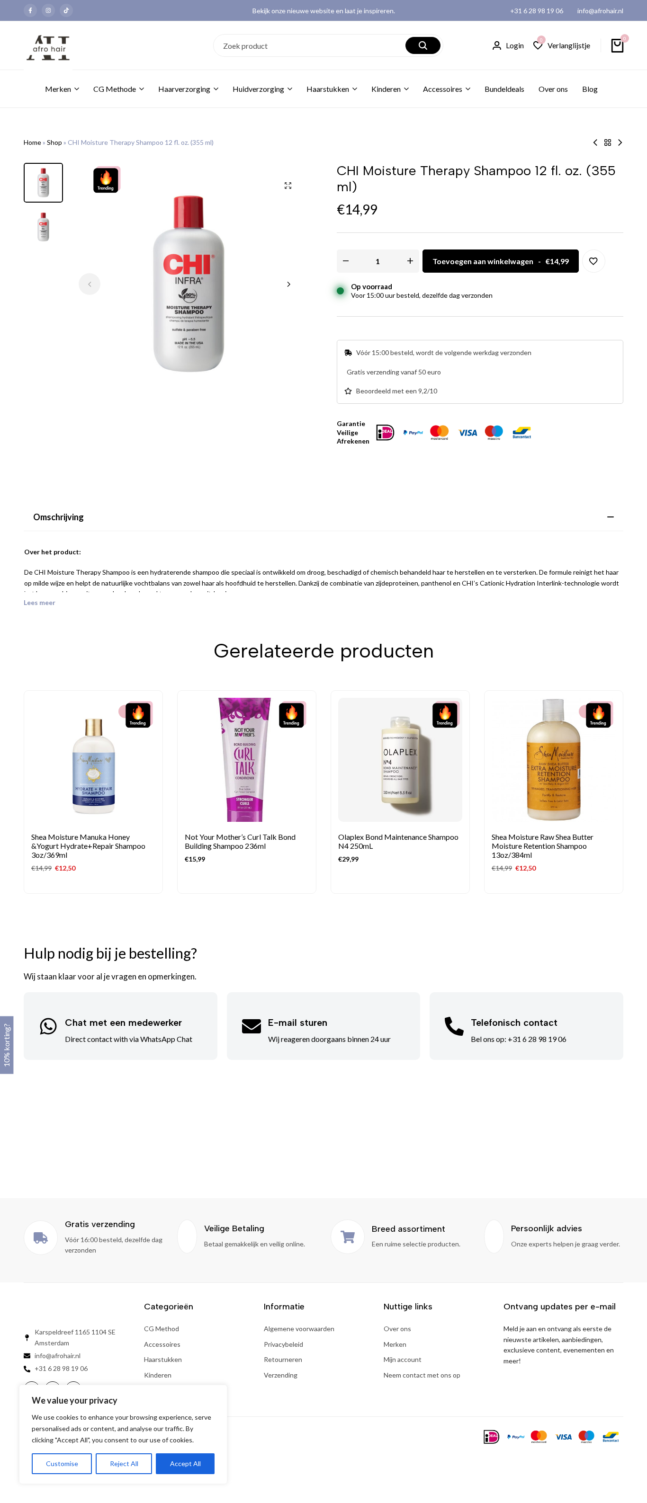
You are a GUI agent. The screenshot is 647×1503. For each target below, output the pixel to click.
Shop (54, 142)
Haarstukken (327, 88)
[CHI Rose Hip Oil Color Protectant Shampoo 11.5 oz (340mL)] (595, 142)
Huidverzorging (258, 88)
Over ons (553, 88)
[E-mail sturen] (251, 1026)
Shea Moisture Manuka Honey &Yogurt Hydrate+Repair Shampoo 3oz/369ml (88, 845)
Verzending (280, 1375)
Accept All (185, 1463)
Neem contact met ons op (422, 1375)
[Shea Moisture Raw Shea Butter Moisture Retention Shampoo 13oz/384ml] (554, 760)
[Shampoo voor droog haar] (607, 142)
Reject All (124, 1463)
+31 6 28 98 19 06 (536, 11)
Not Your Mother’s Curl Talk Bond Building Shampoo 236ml (240, 841)
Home (32, 142)
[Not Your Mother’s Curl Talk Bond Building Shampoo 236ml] (247, 760)
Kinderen (386, 88)
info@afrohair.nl (600, 11)
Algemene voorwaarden (299, 1329)
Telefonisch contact (514, 1022)
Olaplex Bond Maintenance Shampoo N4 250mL (398, 841)
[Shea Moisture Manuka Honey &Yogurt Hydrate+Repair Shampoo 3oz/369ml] (93, 760)
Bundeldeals (504, 88)
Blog (590, 88)
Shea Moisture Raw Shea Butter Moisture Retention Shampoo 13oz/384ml (542, 845)
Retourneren (283, 1359)
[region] (123, 1434)
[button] (562, 46)
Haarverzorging (184, 88)
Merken (58, 88)
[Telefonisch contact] (454, 1026)
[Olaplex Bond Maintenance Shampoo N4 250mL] (620, 142)
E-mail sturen (297, 1022)
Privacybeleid (283, 1344)
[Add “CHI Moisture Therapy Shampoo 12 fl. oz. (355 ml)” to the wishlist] (593, 261)
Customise (62, 1463)
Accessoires (442, 88)
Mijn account (403, 1359)
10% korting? (6, 1045)
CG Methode (114, 88)
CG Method (161, 1329)
